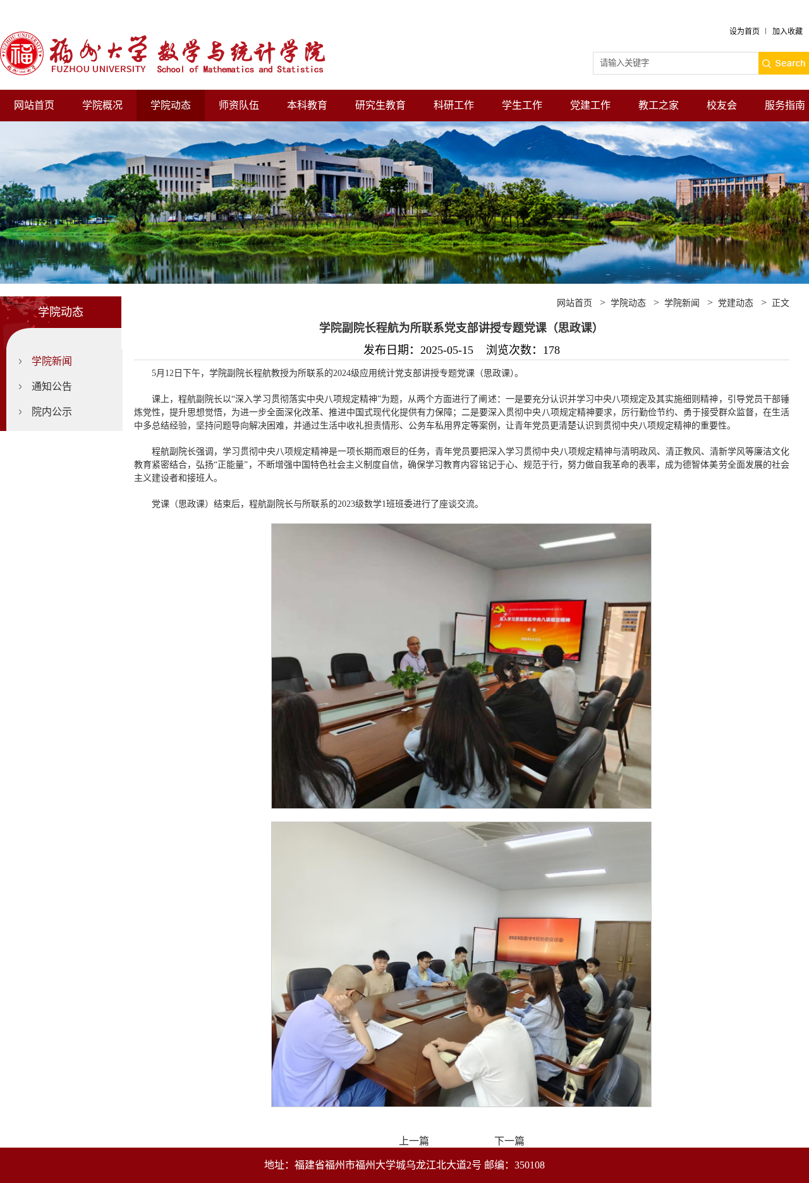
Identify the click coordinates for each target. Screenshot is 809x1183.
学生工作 (522, 105)
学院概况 (102, 105)
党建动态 (735, 303)
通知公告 (52, 386)
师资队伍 (239, 105)
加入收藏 (787, 31)
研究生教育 (380, 105)
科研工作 (454, 105)
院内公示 (52, 411)
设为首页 (744, 31)
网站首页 (34, 105)
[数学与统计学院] (174, 37)
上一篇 (414, 1141)
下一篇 (509, 1141)
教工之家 (658, 105)
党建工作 (590, 105)
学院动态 (170, 105)
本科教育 (307, 105)
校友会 (722, 105)
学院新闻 (52, 361)
